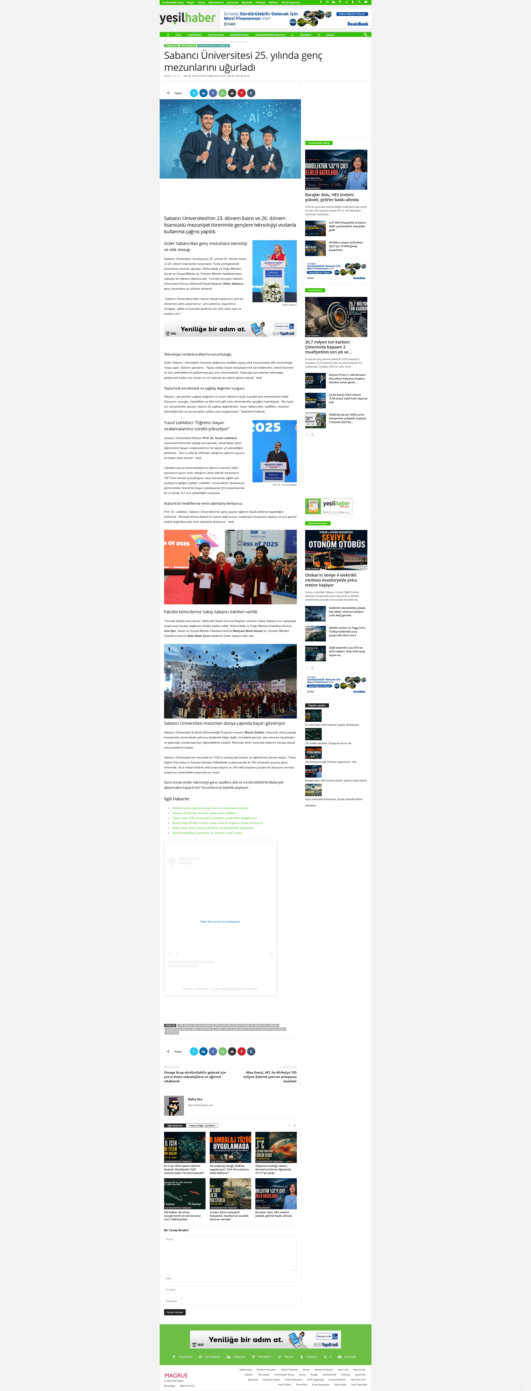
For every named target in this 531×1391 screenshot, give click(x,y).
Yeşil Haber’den (359, 1384)
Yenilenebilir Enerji (173, 2)
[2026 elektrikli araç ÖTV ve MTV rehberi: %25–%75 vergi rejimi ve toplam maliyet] (315, 653)
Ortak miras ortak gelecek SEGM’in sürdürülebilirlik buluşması (212, 828)
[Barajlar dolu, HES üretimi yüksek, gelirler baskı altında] (276, 1193)
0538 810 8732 (187, 1385)
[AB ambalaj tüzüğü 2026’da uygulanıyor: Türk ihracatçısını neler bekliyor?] (230, 1147)
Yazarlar (248, 1374)
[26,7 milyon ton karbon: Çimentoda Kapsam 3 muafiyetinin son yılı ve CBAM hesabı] (336, 317)
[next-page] (295, 1126)
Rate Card (343, 1369)
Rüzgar (191, 2)
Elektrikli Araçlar (239, 34)
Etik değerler (186, 1025)
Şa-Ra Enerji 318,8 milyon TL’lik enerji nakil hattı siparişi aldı (348, 398)
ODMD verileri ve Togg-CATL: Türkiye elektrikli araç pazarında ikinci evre (347, 631)
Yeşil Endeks (195, 34)
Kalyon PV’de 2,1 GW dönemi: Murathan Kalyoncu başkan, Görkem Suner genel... (347, 378)
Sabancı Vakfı (222, 1029)
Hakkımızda (245, 1369)
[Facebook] (320, 2)
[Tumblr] (353, 2)
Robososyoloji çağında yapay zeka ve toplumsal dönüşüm (210, 808)
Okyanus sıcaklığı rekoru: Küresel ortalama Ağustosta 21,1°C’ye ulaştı (273, 1169)
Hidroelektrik (216, 2)
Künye (306, 1369)
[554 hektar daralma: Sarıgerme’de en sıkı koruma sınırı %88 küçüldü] (185, 1193)
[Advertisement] (230, 196)
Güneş (201, 2)
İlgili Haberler (175, 1125)
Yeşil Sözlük (359, 1369)
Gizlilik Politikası (289, 1369)
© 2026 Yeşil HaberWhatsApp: (174, 1383)
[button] (365, 34)
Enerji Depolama (291, 2)
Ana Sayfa (169, 41)
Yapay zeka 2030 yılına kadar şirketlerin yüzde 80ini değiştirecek (214, 818)
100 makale (263, 1374)
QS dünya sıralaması (176, 1029)
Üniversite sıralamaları (272, 1029)
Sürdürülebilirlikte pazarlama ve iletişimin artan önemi (207, 833)
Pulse (178, 34)
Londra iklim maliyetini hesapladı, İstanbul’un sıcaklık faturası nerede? (229, 1215)
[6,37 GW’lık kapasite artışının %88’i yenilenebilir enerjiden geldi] (315, 228)
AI (292, 34)
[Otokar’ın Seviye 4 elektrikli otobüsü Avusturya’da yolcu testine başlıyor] (336, 550)
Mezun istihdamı (223, 1025)
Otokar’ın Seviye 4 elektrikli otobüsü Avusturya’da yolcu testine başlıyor (331, 580)
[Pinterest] (340, 2)
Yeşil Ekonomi (216, 34)
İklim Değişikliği (315, 1379)
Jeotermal (233, 2)
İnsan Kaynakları (321, 1384)
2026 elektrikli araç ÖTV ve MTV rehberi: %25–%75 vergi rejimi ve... (347, 651)
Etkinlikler (306, 34)
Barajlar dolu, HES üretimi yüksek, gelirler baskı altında (273, 1214)
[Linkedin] (333, 2)
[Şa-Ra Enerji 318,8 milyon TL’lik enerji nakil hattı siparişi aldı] (315, 400)
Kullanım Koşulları (266, 1369)
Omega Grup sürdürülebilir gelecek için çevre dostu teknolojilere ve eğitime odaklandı (195, 1076)
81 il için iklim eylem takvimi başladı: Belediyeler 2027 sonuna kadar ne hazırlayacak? (184, 1169)
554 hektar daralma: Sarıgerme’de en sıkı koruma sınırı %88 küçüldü (182, 1215)
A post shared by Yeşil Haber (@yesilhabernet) (220, 989)
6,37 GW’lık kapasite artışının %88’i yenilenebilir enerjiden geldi (347, 226)
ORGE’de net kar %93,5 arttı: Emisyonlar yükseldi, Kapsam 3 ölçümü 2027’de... (347, 418)
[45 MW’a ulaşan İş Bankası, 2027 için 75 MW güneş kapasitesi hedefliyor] (315, 248)
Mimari (330, 34)
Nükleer (273, 2)
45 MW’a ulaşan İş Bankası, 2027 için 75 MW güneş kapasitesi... (346, 246)
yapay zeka (171, 1033)
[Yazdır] (232, 93)
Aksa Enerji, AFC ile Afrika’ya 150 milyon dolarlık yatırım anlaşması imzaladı (270, 1076)
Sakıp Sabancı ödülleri (244, 1029)
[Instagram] (327, 2)
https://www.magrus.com (200, 1105)
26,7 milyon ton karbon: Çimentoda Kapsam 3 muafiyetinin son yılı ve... (328, 347)
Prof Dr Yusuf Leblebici (265, 1025)
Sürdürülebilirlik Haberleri (270, 34)
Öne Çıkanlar (188, 45)
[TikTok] (346, 2)
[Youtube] (365, 2)
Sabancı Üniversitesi (201, 1029)
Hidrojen (261, 2)
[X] (359, 2)
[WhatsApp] (222, 93)
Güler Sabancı (203, 1025)
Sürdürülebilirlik (337, 1379)
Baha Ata (175, 75)
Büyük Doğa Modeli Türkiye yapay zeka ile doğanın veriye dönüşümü (217, 823)
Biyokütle (247, 2)
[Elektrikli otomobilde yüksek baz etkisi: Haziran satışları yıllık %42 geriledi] (315, 614)
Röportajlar (340, 1384)
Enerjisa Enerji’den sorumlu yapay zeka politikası (204, 813)
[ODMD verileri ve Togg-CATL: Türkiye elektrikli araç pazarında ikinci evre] (315, 633)
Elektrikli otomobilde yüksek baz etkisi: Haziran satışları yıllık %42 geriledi (347, 611)
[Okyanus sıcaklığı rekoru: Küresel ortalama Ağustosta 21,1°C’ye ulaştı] (276, 1147)
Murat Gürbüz (242, 1025)
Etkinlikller (301, 1384)
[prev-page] (290, 1126)
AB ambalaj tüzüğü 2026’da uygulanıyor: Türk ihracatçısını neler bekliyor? (229, 1169)
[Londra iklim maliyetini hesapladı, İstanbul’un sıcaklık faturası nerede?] (230, 1193)
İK (319, 34)
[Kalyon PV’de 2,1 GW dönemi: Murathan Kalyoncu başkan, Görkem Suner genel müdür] (315, 380)
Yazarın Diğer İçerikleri (202, 1125)
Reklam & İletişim (324, 1369)
